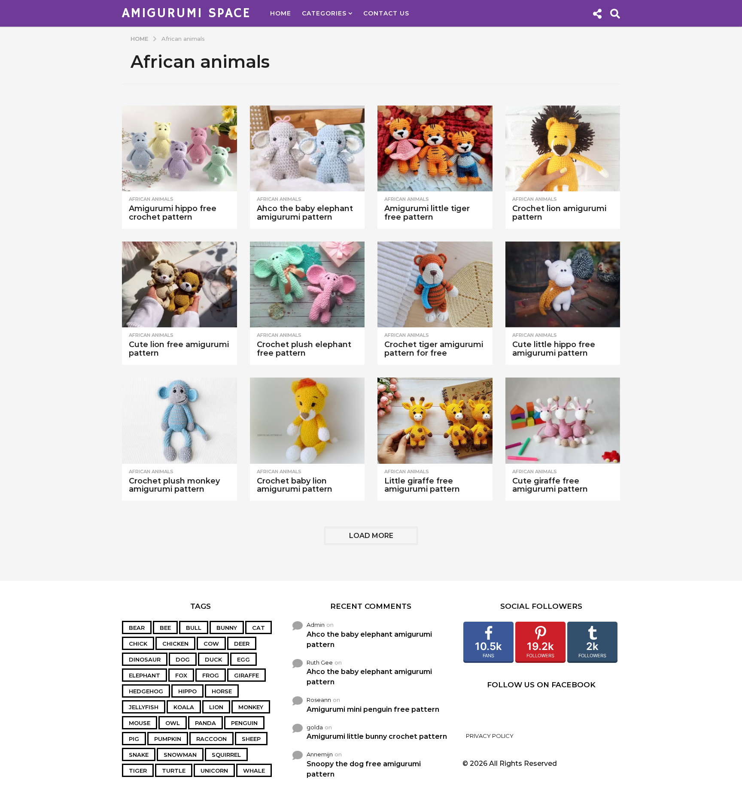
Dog (183, 659)
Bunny (226, 627)
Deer (241, 643)
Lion (216, 707)
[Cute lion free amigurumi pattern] (179, 285)
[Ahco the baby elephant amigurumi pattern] (307, 149)
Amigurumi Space (186, 13)
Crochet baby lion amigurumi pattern (294, 485)
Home (280, 13)
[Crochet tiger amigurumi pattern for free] (435, 285)
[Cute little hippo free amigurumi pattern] (562, 285)
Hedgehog (146, 691)
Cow (211, 643)
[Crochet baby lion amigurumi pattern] (307, 421)
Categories (324, 13)
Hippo (187, 691)
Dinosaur (145, 659)
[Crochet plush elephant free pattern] (307, 285)
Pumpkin (167, 738)
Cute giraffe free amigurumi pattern (550, 485)
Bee (165, 627)
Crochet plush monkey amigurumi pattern (174, 485)
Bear (137, 627)
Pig (134, 738)
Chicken (175, 643)
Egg (243, 659)
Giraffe (246, 675)
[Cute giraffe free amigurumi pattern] (562, 421)
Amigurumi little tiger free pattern (427, 213)
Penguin (244, 722)
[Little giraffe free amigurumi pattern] (435, 421)
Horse (222, 691)
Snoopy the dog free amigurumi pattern (364, 769)
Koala (183, 707)
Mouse (139, 722)
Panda (205, 722)
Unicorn (214, 770)
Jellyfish (143, 707)
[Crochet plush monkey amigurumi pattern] (179, 421)
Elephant (144, 675)
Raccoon (211, 738)
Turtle (174, 770)
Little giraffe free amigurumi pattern (422, 485)
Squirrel (226, 754)
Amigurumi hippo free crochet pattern (172, 213)
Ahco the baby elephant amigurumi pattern (305, 213)
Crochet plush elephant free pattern (304, 349)
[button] (597, 13)
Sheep (251, 738)
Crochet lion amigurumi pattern (559, 213)
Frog (210, 675)
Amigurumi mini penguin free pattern (373, 709)
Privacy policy (490, 735)
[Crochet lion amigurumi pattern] (562, 149)
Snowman (180, 754)
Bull (193, 627)
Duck (213, 659)
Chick (138, 643)
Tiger (138, 770)
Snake (139, 754)
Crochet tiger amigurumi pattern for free (433, 349)
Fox (181, 675)
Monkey (250, 707)
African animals (151, 199)
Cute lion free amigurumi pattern (179, 349)
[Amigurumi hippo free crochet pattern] (179, 149)
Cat (258, 627)
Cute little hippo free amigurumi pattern (553, 349)
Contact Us (386, 13)
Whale (254, 770)
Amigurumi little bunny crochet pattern (377, 736)
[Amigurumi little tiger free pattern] (435, 149)
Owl (172, 722)
